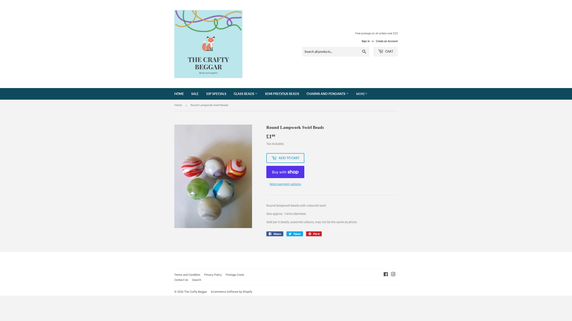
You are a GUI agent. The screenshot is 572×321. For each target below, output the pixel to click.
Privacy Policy (213, 274)
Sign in (366, 41)
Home (179, 94)
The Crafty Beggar (195, 291)
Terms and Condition (187, 274)
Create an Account (387, 41)
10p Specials (216, 94)
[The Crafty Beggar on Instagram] (393, 275)
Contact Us (181, 280)
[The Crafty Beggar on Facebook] (385, 275)
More (360, 94)
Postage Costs (235, 274)
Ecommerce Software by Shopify (231, 291)
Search (196, 280)
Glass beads (244, 94)
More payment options (285, 184)
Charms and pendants (326, 94)
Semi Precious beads (282, 94)
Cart (389, 51)
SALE (195, 94)
